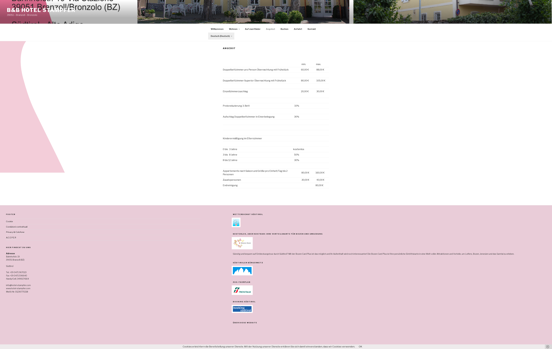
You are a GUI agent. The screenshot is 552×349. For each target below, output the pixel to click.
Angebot (270, 29)
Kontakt (312, 29)
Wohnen (233, 29)
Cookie (9, 221)
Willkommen (217, 29)
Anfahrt (298, 29)
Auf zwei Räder (252, 29)
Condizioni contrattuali (16, 227)
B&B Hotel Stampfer (41, 10)
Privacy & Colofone (15, 232)
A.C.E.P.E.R (11, 237)
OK (360, 346)
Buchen (284, 29)
